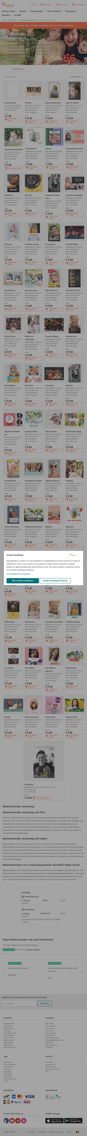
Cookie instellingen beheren (55, 581)
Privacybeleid (24, 574)
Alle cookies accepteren (22, 580)
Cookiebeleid (12, 574)
